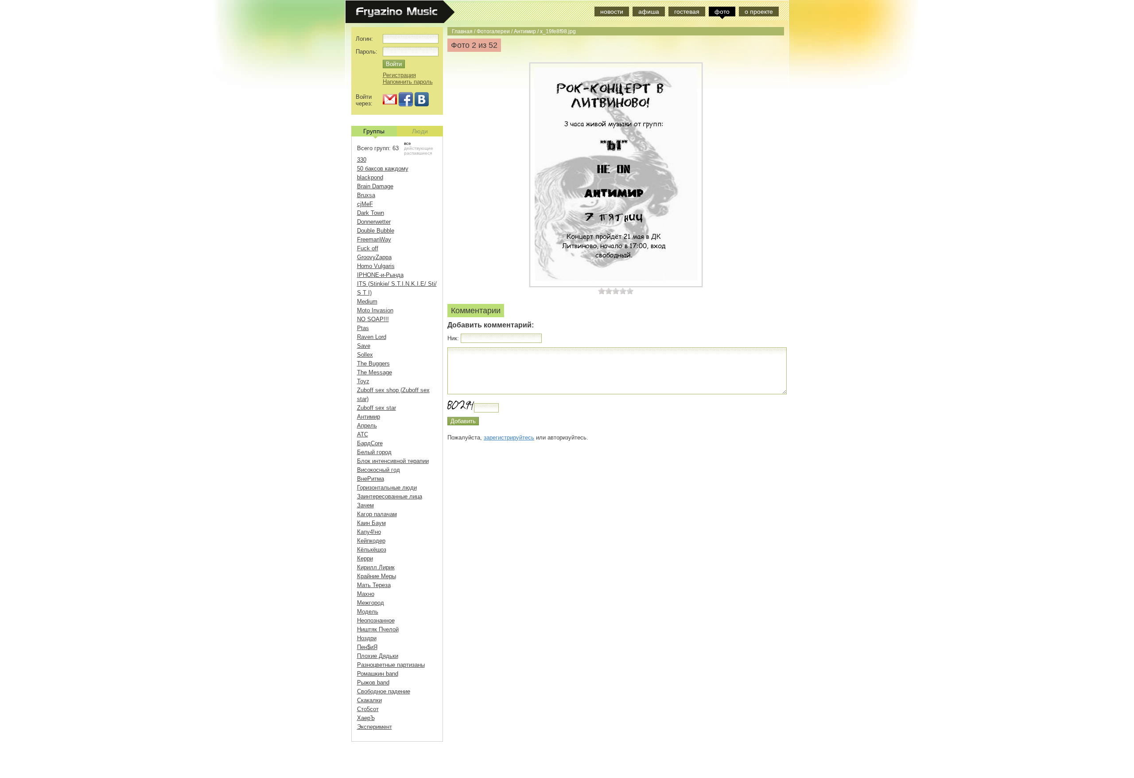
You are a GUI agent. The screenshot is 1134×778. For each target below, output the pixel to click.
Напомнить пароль (408, 81)
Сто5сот (368, 709)
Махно (365, 594)
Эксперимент (374, 727)
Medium (367, 301)
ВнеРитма (370, 478)
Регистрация (399, 75)
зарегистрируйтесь (509, 437)
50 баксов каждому (382, 168)
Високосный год (378, 470)
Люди (420, 131)
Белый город (374, 452)
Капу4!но (369, 532)
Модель (367, 611)
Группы (373, 131)
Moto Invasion (375, 310)
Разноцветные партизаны (391, 664)
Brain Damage (375, 186)
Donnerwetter (374, 221)
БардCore (370, 443)
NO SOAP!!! (373, 319)
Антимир (525, 31)
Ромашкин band (377, 673)
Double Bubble (375, 230)
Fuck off (367, 248)
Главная (462, 31)
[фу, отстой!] (601, 291)
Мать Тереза (374, 585)
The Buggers (373, 363)
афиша (648, 11)
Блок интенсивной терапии (393, 461)
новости (611, 11)
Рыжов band (373, 682)
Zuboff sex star (376, 408)
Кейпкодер (371, 540)
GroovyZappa (374, 257)
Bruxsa (366, 195)
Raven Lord (371, 337)
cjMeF (365, 204)
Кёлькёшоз (371, 549)
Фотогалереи (493, 31)
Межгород (370, 602)
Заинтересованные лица (389, 496)
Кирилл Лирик (376, 567)
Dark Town (370, 213)
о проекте (759, 11)
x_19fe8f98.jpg (558, 31)
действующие (418, 148)
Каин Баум (371, 523)
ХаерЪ (366, 718)
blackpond (370, 177)
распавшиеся (418, 153)
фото (722, 11)
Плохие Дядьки (377, 656)
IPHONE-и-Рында (380, 275)
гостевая (686, 11)
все (407, 143)
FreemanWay (374, 239)
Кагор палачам (377, 514)
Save (363, 345)
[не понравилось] (605, 291)
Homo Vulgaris (376, 266)
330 (361, 159)
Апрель (367, 425)
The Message (374, 372)
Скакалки (369, 700)
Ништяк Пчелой (378, 629)
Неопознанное (376, 620)
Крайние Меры (376, 576)
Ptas (363, 328)
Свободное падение (383, 691)
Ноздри (367, 638)
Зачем (365, 505)
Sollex (365, 354)
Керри (365, 558)
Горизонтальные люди (387, 487)
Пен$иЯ (367, 647)
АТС (362, 434)
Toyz (363, 381)
